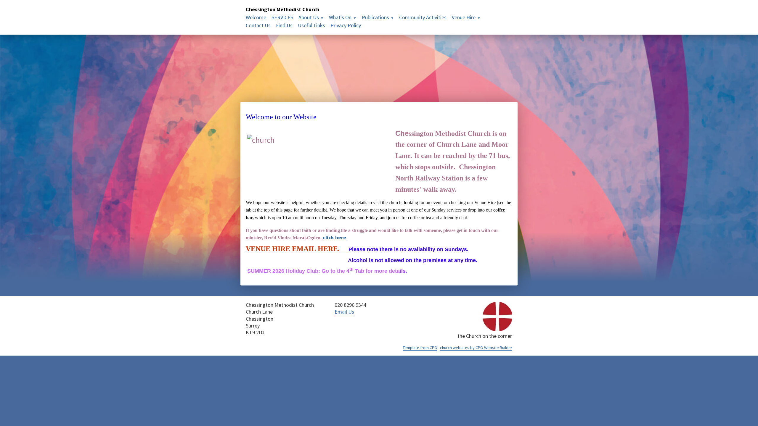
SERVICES (282, 17)
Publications (375, 17)
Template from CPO (420, 347)
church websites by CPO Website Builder (476, 347)
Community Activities (423, 17)
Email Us (344, 311)
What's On (340, 17)
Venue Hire (464, 17)
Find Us (284, 25)
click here (334, 237)
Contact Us (258, 25)
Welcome (256, 17)
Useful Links (311, 25)
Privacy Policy (345, 25)
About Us (308, 17)
